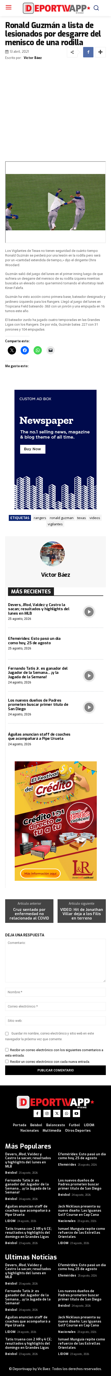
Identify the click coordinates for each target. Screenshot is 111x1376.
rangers (40, 517)
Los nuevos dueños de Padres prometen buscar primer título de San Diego (38, 705)
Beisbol (11, 1172)
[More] (100, 52)
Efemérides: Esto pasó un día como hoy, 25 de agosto (34, 641)
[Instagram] (47, 1113)
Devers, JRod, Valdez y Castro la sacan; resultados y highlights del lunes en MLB (38, 609)
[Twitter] (56, 1113)
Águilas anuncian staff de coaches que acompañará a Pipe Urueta (39, 736)
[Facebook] (88, 52)
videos (95, 517)
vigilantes (55, 524)
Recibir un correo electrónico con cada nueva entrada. (50, 1062)
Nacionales (67, 1221)
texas (81, 517)
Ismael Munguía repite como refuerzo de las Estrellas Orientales (81, 1232)
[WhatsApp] (66, 1113)
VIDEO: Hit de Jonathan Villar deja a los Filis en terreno (81, 914)
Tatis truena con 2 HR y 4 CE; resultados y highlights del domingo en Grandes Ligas (28, 1232)
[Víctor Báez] (55, 553)
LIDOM (10, 1221)
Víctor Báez (33, 58)
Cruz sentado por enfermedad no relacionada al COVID (29, 914)
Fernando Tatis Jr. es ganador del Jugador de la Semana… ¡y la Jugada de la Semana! (38, 673)
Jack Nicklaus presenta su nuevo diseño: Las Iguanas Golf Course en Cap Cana (79, 1210)
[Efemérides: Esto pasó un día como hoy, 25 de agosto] (89, 643)
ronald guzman (62, 517)
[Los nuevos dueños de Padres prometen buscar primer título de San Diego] (89, 707)
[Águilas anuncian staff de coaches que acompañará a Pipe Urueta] (89, 739)
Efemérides (67, 1164)
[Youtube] (76, 1113)
